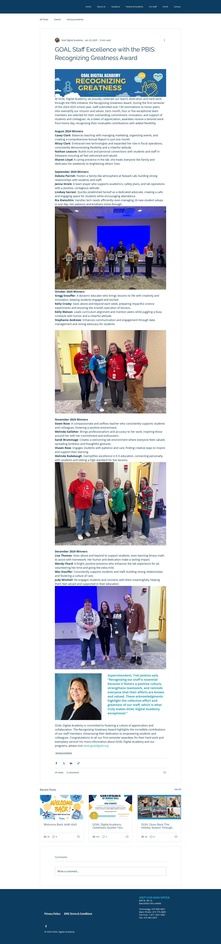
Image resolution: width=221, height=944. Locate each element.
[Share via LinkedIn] (71, 763)
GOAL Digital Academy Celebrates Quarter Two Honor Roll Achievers (107, 826)
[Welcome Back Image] (61, 807)
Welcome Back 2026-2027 (60, 824)
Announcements (75, 19)
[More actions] (164, 40)
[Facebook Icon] (46, 926)
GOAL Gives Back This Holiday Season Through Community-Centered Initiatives (156, 826)
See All (177, 789)
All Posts (44, 19)
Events (57, 19)
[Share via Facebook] (56, 763)
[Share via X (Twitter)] (63, 763)
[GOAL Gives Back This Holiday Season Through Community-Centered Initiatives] (159, 807)
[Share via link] (78, 763)
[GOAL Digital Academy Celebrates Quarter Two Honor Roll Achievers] (110, 807)
